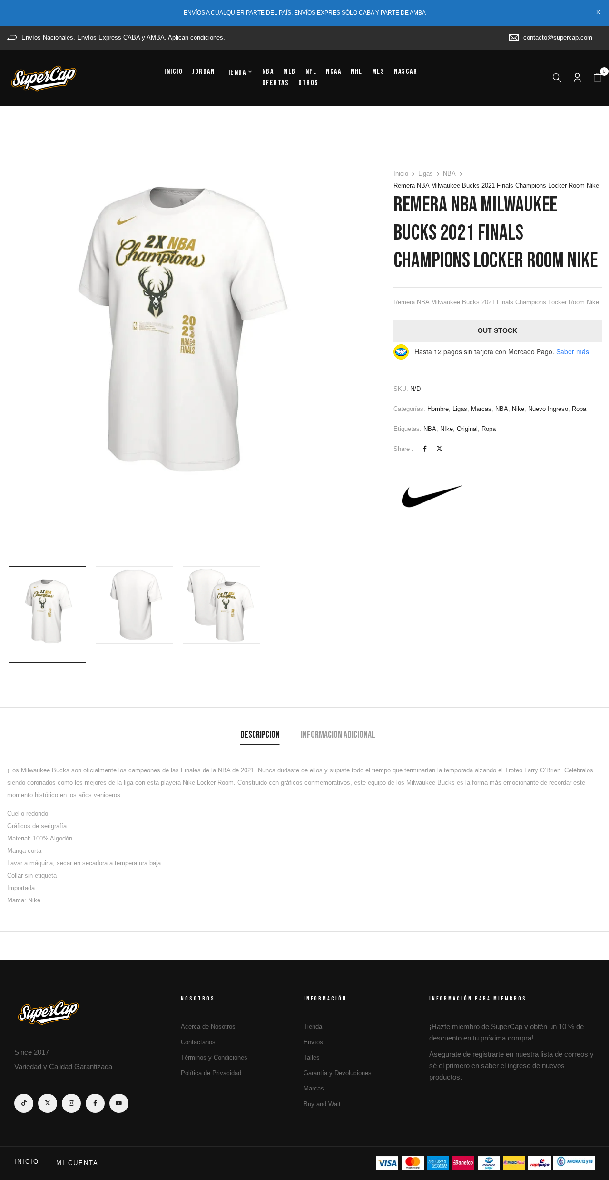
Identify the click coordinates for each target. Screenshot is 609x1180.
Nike (518, 408)
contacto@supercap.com (557, 37)
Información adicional (338, 734)
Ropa (579, 408)
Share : (403, 448)
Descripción (260, 734)
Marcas (481, 408)
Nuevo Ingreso (548, 408)
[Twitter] (439, 448)
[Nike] (429, 496)
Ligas (425, 173)
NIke (446, 428)
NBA (449, 173)
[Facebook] (425, 448)
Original (467, 428)
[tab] (260, 736)
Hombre (438, 408)
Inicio (400, 173)
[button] (597, 77)
